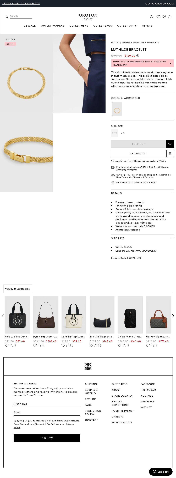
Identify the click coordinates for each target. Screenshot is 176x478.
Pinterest (148, 401)
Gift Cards (120, 384)
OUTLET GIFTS (127, 25)
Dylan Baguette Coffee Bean (45, 336)
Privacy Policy (122, 422)
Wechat (146, 407)
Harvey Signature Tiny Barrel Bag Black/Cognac (158, 336)
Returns (91, 399)
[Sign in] (151, 16)
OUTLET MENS (78, 25)
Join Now (47, 438)
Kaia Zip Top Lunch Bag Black (17, 336)
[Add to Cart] (11, 345)
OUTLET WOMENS (52, 25)
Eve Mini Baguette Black (102, 336)
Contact (91, 420)
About (116, 389)
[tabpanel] (26, 73)
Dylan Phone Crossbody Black (130, 336)
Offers (147, 25)
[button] (7, 17)
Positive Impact (123, 410)
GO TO (159, 3)
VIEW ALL (30, 25)
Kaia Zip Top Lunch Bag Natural (74, 336)
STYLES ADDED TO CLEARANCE (21, 3)
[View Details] (15, 345)
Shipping (91, 384)
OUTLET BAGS (102, 25)
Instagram (148, 389)
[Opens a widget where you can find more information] (161, 472)
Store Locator (123, 395)
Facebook (148, 384)
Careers (117, 416)
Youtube (147, 395)
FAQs (88, 404)
